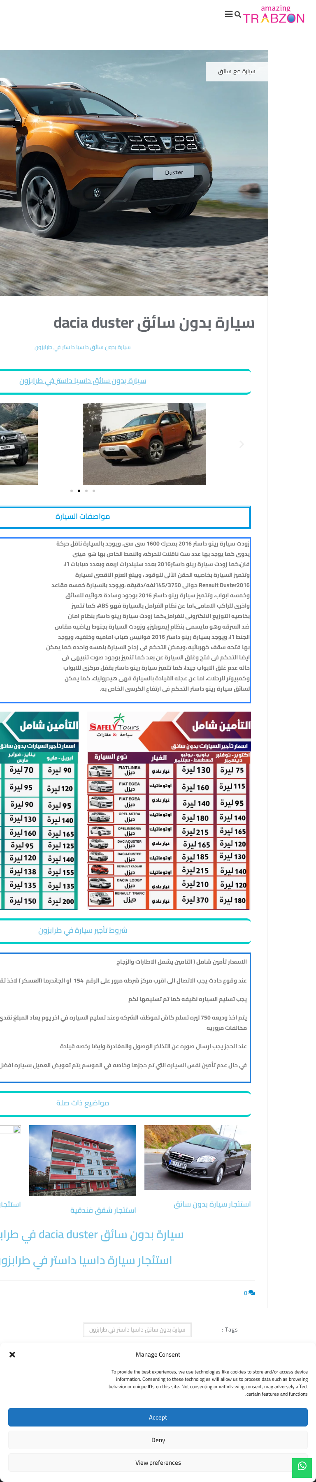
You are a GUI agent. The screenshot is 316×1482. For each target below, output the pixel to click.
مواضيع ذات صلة (82, 1103)
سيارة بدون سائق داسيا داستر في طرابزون (82, 380)
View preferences (158, 1462)
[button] (12, 1354)
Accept (158, 1417)
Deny (158, 1440)
